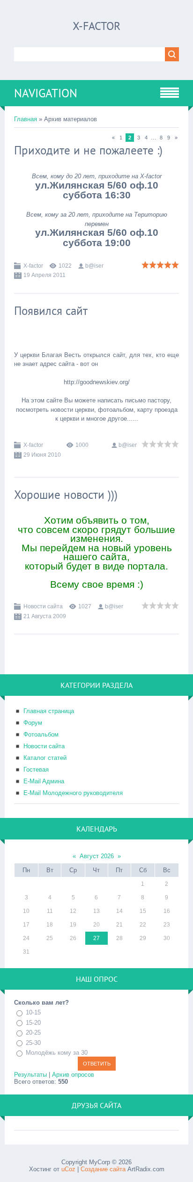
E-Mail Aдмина (43, 781)
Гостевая (36, 769)
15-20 (33, 1022)
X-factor (33, 266)
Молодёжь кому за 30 (57, 1052)
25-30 (33, 1042)
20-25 (33, 1032)
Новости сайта (43, 606)
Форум (32, 722)
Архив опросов (73, 1074)
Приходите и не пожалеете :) (88, 150)
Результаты (30, 1074)
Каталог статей (45, 757)
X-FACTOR (96, 26)
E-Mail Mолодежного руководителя (73, 792)
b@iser (94, 266)
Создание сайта (103, 1169)
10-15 (33, 1012)
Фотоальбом (41, 734)
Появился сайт (51, 310)
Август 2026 (97, 856)
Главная (25, 119)
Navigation (45, 93)
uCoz (68, 1169)
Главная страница (48, 711)
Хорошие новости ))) (66, 494)
